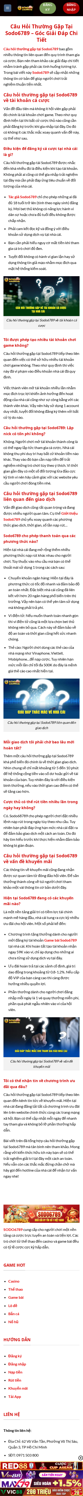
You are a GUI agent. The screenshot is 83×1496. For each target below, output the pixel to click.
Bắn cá (13, 1313)
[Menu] (7, 8)
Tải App (14, 1396)
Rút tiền (14, 1380)
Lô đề (12, 1305)
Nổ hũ (13, 1321)
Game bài (16, 1297)
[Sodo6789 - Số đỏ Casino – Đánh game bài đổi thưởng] (25, 8)
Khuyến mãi (18, 1388)
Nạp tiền (15, 1372)
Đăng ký (15, 1356)
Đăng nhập (17, 1364)
